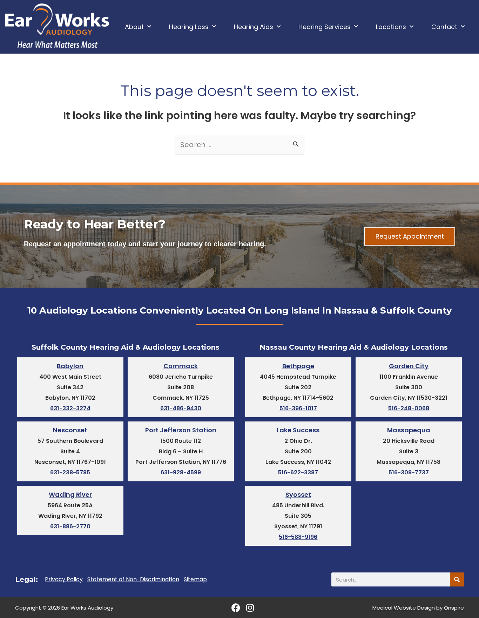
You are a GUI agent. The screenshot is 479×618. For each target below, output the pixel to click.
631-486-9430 (180, 408)
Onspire (454, 607)
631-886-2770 (70, 526)
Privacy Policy (64, 579)
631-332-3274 (70, 408)
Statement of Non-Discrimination (133, 579)
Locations (391, 26)
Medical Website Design (403, 607)
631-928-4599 (181, 472)
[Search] (457, 579)
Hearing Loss (189, 26)
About (134, 26)
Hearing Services (324, 26)
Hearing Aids (253, 26)
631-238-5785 (70, 472)
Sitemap (195, 579)
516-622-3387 (298, 472)
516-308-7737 (409, 472)
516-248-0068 (408, 408)
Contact (444, 26)
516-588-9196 (298, 537)
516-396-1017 (298, 408)
